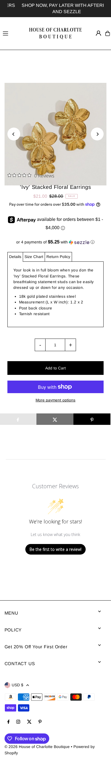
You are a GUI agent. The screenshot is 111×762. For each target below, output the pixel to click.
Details (15, 257)
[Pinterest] (40, 722)
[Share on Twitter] (54, 419)
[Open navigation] (12, 33)
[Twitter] (29, 722)
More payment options (55, 400)
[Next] (97, 134)
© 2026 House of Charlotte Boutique (37, 747)
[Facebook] (8, 722)
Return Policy (58, 257)
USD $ (17, 685)
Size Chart (33, 257)
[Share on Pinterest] (91, 419)
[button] (55, 242)
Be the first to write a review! (55, 549)
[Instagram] (18, 722)
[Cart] (107, 33)
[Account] (98, 33)
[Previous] (13, 134)
